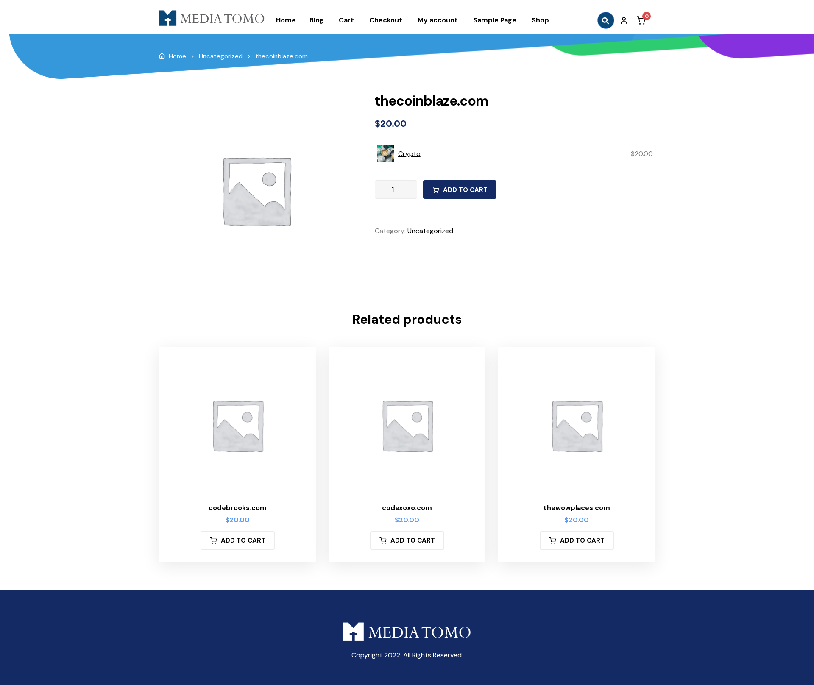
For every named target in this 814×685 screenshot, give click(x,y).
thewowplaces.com (577, 507)
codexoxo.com (407, 507)
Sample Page (494, 20)
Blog (316, 20)
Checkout (385, 20)
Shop (540, 20)
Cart (346, 20)
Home (286, 20)
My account (438, 20)
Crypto (409, 153)
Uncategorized (221, 56)
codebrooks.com (238, 507)
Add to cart (465, 190)
